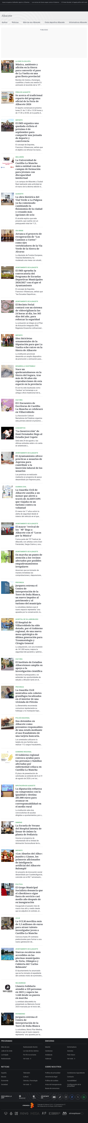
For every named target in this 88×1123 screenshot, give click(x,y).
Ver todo (26, 1058)
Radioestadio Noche (30, 1047)
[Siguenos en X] (78, 1097)
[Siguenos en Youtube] (54, 1097)
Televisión (26, 1073)
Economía (4, 1080)
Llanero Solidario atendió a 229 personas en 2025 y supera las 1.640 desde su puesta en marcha (28, 992)
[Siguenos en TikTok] (60, 1097)
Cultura (25, 1077)
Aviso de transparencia (53, 1084)
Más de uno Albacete (31, 22)
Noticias (15, 22)
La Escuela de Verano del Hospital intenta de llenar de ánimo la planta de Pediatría (28, 830)
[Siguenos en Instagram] (66, 1097)
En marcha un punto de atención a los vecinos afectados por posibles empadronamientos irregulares (28, 560)
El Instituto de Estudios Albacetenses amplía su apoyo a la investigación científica (29, 667)
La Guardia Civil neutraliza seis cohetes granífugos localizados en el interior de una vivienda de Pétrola (28, 696)
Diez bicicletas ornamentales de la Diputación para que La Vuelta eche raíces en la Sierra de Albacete (28, 344)
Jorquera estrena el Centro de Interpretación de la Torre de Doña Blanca (27, 1021)
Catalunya (48, 1051)
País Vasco (71, 1055)
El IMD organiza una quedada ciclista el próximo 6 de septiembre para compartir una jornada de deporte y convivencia (28, 132)
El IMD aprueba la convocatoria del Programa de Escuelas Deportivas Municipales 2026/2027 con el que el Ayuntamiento (29, 278)
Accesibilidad (71, 1080)
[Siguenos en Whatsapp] (83, 1097)
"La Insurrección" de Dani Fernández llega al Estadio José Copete (28, 434)
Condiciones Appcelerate (76, 1073)
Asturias (70, 1051)
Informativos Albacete (78, 22)
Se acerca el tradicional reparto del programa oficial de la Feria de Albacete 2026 (28, 100)
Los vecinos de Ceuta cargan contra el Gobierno (45, 2)
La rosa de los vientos (30, 1051)
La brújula (4, 1055)
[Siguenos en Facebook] (72, 1097)
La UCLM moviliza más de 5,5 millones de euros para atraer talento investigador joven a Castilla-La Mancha (29, 927)
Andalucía (48, 1055)
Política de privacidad (52, 1073)
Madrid (47, 1047)
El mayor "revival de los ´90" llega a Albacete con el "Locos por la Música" (28, 531)
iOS (34, 1098)
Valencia (48, 1059)
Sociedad (4, 1084)
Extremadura (71, 1047)
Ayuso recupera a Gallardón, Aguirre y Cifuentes (15, 2)
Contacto (70, 1077)
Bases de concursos (52, 1088)
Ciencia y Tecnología (30, 1080)
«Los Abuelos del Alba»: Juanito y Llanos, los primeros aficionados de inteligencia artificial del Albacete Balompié (29, 861)
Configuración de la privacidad (74, 1085)
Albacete (7, 15)
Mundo (3, 1077)
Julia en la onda (6, 1051)
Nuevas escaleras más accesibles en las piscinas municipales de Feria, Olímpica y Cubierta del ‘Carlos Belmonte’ (28, 960)
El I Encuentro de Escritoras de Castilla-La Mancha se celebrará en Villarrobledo (29, 408)
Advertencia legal (51, 1077)
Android (22, 1098)
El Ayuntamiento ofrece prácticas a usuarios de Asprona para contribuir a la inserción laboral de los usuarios (29, 463)
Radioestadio (6, 1059)
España (4, 1073)
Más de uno (5, 1047)
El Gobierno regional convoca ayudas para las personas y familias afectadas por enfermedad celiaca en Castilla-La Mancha (28, 762)
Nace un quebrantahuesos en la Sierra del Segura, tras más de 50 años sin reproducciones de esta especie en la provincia (28, 377)
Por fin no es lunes (29, 1055)
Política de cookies (51, 1080)
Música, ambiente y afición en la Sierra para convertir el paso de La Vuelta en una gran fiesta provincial (28, 70)
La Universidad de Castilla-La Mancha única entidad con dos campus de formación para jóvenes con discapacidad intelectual (28, 169)
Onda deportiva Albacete (55, 22)
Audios (4, 22)
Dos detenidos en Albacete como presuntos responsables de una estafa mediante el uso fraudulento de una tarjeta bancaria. (29, 728)
